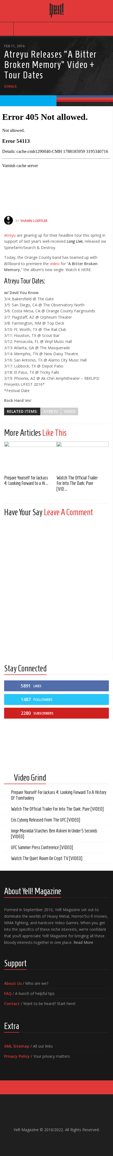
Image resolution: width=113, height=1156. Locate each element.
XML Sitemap (16, 1046)
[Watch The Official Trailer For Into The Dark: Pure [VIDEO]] (82, 456)
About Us (13, 983)
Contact (12, 1003)
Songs (10, 86)
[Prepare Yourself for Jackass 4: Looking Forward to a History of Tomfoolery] (30, 456)
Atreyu (10, 235)
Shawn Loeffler (33, 220)
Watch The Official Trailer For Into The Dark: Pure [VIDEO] (57, 809)
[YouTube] (52, 1141)
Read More (83, 942)
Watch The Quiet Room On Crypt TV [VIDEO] (46, 858)
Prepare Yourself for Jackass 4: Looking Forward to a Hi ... (26, 480)
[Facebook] (43, 1141)
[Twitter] (61, 1141)
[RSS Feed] (69, 1141)
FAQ (8, 993)
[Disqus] (56, 589)
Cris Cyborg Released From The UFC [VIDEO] (45, 820)
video (55, 263)
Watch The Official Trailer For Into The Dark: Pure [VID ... (77, 483)
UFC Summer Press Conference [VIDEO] (42, 847)
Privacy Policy (17, 1056)
